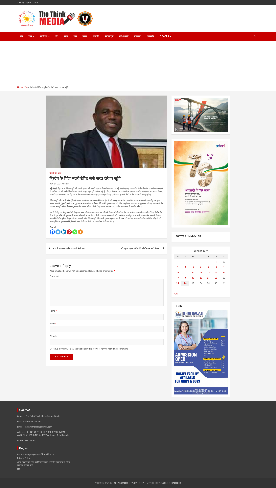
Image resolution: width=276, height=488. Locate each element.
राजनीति (96, 36)
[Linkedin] (63, 231)
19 (193, 278)
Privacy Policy (23, 458)
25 (185, 283)
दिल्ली (52, 173)
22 (216, 278)
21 (208, 278)
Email (53, 323)
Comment (55, 276)
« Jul (176, 293)
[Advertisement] (138, 64)
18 (185, 278)
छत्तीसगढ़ (43, 36)
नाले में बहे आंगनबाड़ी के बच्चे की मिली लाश (69, 248)
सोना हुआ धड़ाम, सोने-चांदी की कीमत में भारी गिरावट (140, 248)
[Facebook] (52, 231)
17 (177, 278)
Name (53, 311)
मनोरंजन (137, 36)
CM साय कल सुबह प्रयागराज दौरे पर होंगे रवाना (35, 454)
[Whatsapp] (74, 231)
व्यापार (85, 36)
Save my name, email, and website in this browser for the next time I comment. (90, 349)
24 (177, 283)
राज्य (30, 36)
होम (21, 36)
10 (177, 272)
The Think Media (120, 483)
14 (208, 272)
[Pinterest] (69, 231)
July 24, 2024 (56, 184)
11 (185, 272)
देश (56, 36)
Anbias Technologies (171, 483)
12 (193, 272)
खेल (75, 36)
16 (224, 272)
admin (66, 184)
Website (53, 336)
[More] (80, 231)
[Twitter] (58, 231)
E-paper (164, 36)
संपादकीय (150, 36)
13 (201, 272)
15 (216, 272)
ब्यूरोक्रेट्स (109, 36)
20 (201, 278)
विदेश (66, 36)
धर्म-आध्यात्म (124, 36)
